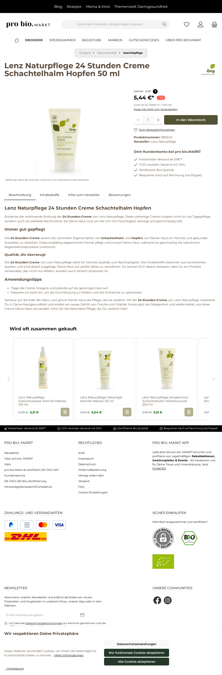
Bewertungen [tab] (120, 195)
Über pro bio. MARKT (18, 458)
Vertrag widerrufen (91, 475)
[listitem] (43, 379)
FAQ (81, 486)
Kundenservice (14, 475)
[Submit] (82, 615)
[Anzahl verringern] (138, 120)
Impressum (86, 458)
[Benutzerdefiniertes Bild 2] (27, 525)
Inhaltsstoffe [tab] (49, 195)
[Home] (20, 40)
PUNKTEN (159, 468)
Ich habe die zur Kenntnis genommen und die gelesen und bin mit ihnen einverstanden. (57, 625)
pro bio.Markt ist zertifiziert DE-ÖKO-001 (31, 469)
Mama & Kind (98, 6)
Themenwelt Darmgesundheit (141, 6)
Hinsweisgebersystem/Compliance (28, 486)
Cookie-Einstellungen (93, 492)
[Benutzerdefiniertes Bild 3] (51, 525)
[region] (64, 135)
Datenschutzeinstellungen (136, 644)
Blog (58, 6)
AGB (81, 453)
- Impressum (14, 668)
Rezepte (74, 6)
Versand (84, 481)
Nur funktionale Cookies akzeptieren (136, 652)
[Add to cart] (65, 412)
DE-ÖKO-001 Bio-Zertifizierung (25, 481)
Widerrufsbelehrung (92, 469)
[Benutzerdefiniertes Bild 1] (11, 525)
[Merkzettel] (187, 24)
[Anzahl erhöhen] (158, 120)
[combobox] (110, 24)
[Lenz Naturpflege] (208, 71)
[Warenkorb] (213, 24)
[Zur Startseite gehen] (28, 24)
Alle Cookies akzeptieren (136, 661)
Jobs (7, 464)
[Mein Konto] (200, 24)
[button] (8, 379)
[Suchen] (165, 24)
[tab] (20, 195)
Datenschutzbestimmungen (43, 623)
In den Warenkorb (191, 120)
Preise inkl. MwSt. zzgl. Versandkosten (156, 109)
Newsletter (11, 453)
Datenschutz (87, 464)
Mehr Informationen (68, 655)
